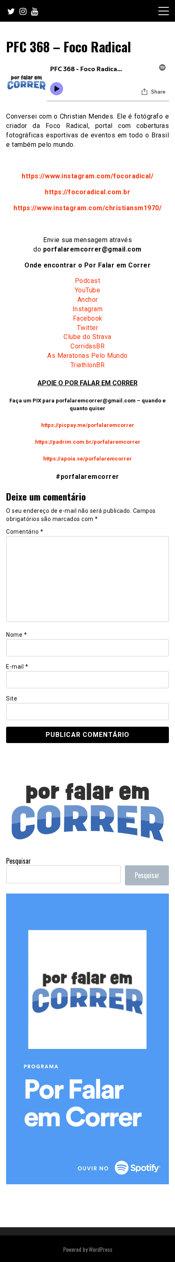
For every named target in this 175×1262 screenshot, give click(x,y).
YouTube (88, 290)
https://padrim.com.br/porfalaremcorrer (87, 442)
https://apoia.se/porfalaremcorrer (87, 459)
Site (11, 698)
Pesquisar (18, 861)
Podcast (88, 281)
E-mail (17, 666)
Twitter (87, 328)
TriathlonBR (87, 365)
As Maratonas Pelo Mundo (87, 355)
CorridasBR (87, 346)
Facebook (88, 318)
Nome (16, 634)
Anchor (87, 299)
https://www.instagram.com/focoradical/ (87, 176)
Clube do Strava (87, 337)
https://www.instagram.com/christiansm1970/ (87, 208)
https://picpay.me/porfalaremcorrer (87, 425)
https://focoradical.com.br (87, 192)
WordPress (100, 1249)
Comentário (24, 531)
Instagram (87, 309)
